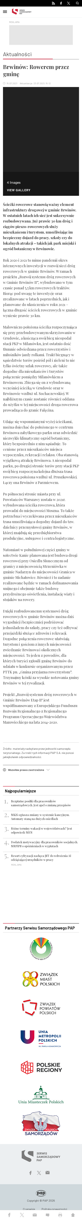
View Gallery (18, 190)
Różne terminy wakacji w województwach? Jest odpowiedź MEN (41, 830)
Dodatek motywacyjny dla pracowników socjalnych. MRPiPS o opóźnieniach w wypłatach (44, 844)
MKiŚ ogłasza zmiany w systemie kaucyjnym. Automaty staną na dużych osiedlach (40, 817)
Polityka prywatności (54, 1209)
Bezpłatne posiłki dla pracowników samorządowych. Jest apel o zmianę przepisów (41, 803)
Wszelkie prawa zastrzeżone (27, 769)
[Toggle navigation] (5, 11)
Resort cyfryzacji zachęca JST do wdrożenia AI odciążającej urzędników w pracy (41, 858)
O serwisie (29, 1209)
